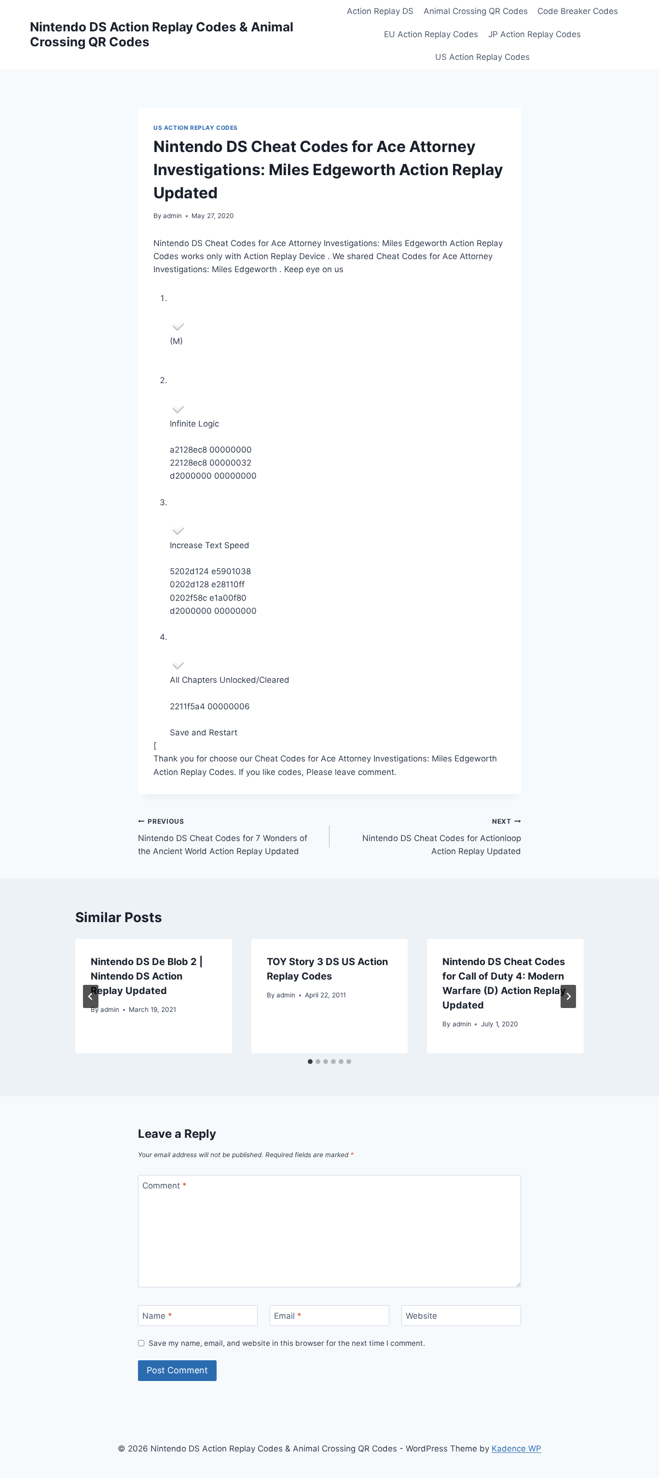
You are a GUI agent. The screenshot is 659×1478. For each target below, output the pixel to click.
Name (157, 1316)
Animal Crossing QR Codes (476, 11)
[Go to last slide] (90, 996)
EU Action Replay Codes (431, 34)
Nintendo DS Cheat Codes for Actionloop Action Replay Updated (441, 836)
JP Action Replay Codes (534, 34)
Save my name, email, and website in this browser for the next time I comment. (287, 1343)
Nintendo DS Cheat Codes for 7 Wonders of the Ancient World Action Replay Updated (222, 836)
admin (172, 216)
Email (288, 1316)
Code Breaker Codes (577, 11)
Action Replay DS (380, 11)
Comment (164, 1185)
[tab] (310, 1061)
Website (421, 1316)
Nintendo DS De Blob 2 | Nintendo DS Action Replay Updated (147, 976)
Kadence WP (516, 1448)
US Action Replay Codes (482, 57)
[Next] (568, 996)
